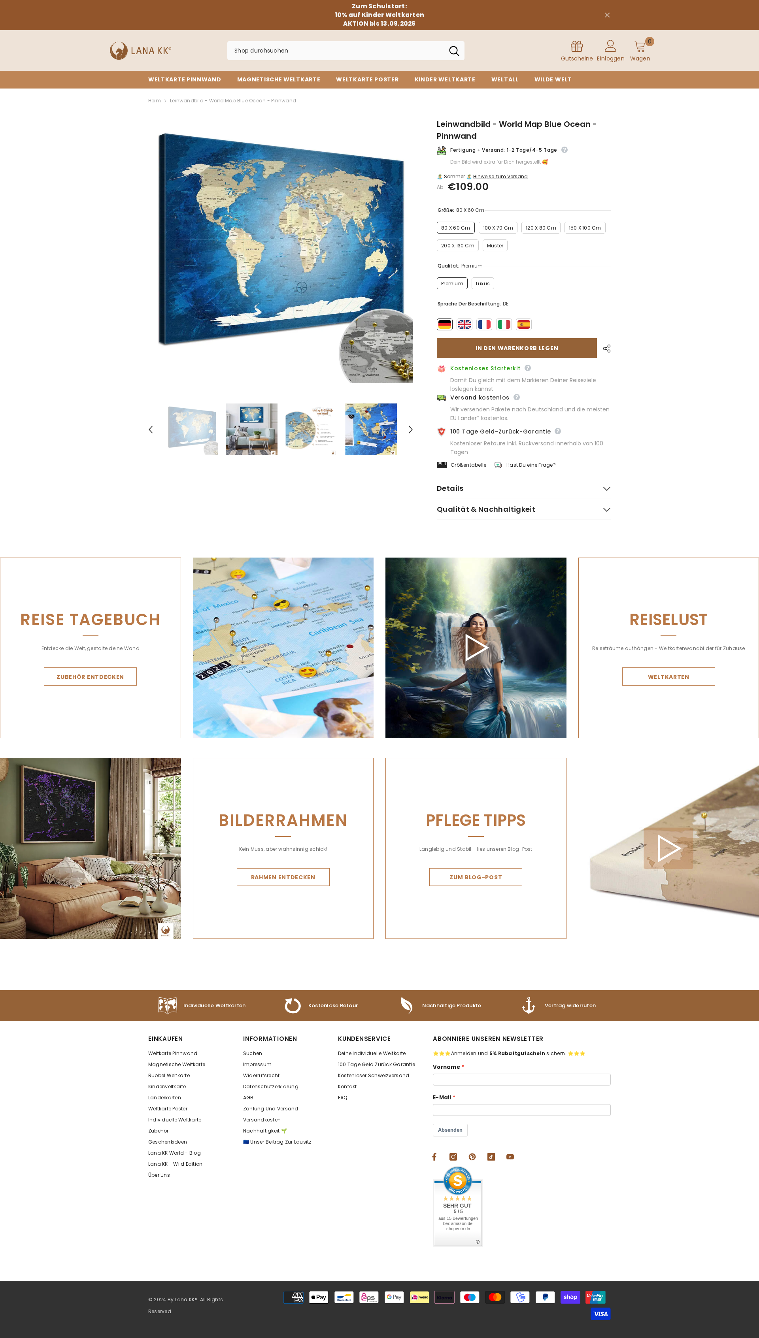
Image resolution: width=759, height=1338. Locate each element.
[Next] (411, 429)
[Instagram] (453, 1156)
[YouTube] (510, 1156)
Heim (154, 100)
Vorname (446, 1067)
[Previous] (151, 429)
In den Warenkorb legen (517, 348)
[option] (280, 250)
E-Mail (442, 1097)
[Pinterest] (472, 1156)
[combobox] (335, 50)
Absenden (450, 1130)
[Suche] (345, 50)
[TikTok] (491, 1156)
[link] (438, 1005)
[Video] (475, 648)
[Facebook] (434, 1156)
